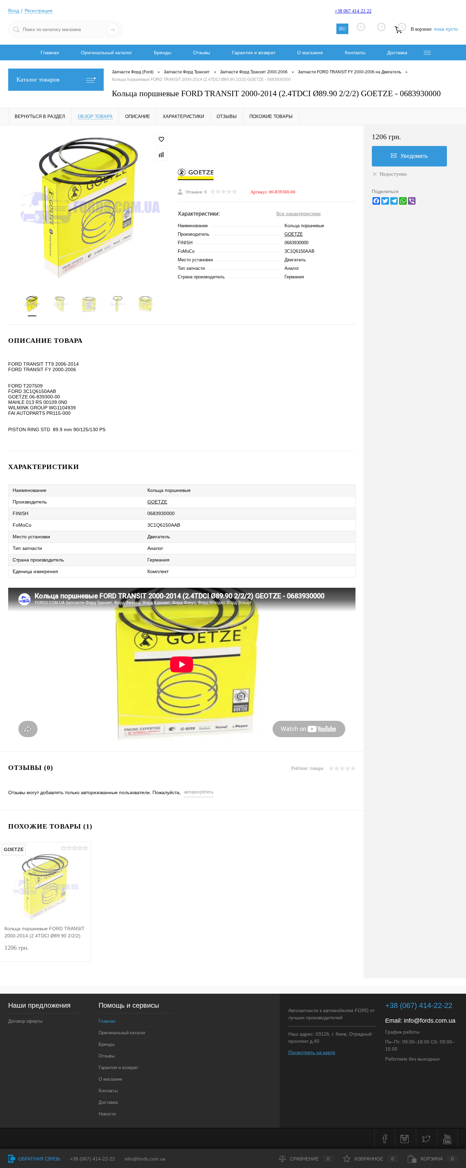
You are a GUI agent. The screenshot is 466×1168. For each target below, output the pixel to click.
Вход (13, 10)
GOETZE (294, 234)
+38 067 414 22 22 (353, 11)
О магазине (310, 52)
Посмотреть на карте (311, 1052)
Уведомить (414, 156)
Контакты (355, 52)
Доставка (397, 52)
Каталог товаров (38, 79)
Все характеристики (298, 213)
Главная (50, 52)
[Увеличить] (89, 206)
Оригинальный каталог (106, 52)
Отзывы (201, 52)
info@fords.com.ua (429, 1020)
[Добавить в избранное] (161, 139)
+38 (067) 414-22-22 (418, 1005)
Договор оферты (25, 1021)
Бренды (162, 52)
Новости (107, 1113)
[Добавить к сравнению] (161, 154)
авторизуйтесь (198, 791)
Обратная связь (38, 1159)
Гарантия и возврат (253, 52)
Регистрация (39, 10)
